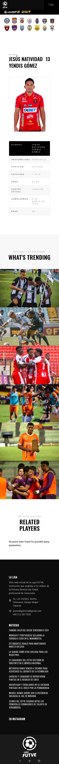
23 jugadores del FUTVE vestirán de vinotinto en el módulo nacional (26, 661)
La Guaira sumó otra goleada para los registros (28, 653)
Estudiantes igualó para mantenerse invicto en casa (27, 645)
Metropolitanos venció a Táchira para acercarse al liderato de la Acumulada (28, 670)
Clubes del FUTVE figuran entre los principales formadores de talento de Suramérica (28, 704)
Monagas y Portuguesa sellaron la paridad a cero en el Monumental (26, 637)
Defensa (13, 55)
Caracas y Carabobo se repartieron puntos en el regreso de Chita (27, 678)
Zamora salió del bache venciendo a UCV (29, 630)
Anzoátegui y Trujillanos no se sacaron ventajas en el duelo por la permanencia (29, 686)
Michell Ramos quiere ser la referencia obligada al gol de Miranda (28, 694)
